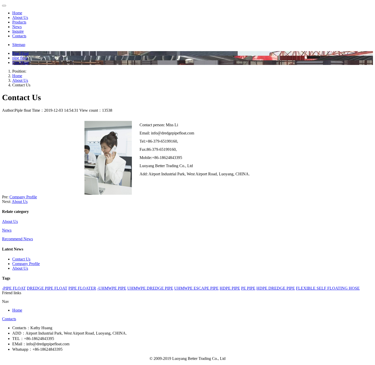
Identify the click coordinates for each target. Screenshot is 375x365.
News (17, 27)
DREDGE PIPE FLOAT (47, 288)
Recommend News (17, 239)
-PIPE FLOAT (14, 288)
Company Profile (23, 197)
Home (17, 13)
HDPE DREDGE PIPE (275, 288)
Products (19, 22)
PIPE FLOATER (82, 288)
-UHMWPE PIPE (111, 288)
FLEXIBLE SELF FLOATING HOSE (328, 288)
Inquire (18, 31)
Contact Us (21, 259)
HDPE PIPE (230, 288)
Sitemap (18, 44)
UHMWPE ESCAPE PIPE (196, 288)
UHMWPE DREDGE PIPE (150, 288)
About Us (20, 17)
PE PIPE (248, 288)
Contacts (19, 36)
